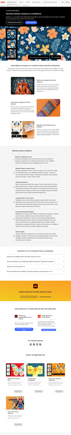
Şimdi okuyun (18, 391)
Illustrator (21, 2)
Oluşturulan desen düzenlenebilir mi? (16, 266)
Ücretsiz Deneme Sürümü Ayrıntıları (50, 2)
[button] (63, 2)
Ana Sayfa (2, 5)
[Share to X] (34, 344)
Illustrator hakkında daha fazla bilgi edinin (24, 329)
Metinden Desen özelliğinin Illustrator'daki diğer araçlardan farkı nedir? (24, 256)
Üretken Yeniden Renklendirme (44, 134)
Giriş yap (67, 2)
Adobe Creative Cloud (10, 5)
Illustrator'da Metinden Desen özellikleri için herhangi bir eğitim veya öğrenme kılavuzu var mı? (29, 271)
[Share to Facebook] (31, 344)
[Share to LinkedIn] (37, 344)
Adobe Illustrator (18, 5)
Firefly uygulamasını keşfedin (48, 330)
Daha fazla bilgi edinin (45, 297)
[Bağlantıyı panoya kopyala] (40, 344)
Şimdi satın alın (31, 22)
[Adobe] (3, 2)
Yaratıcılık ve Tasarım (11, 2)
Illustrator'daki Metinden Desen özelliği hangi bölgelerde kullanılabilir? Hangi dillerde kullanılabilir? (30, 261)
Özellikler (28, 2)
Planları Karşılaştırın (36, 2)
